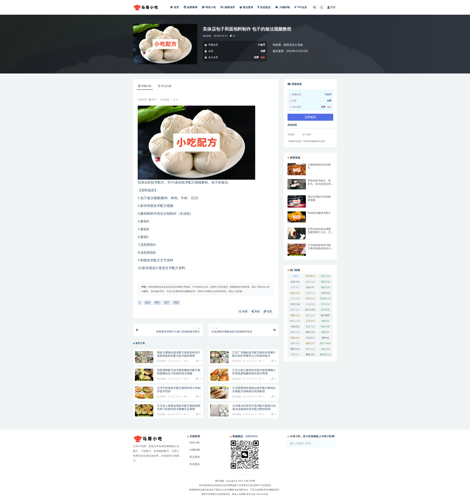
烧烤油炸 (230, 7)
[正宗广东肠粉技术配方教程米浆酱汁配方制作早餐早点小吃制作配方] (219, 357)
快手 (295, 310)
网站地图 (219, 481)
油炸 (325, 321)
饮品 (325, 349)
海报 (257, 311)
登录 (332, 7)
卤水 (310, 287)
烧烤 (310, 326)
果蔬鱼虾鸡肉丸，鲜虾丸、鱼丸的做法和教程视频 (319, 184)
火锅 (295, 326)
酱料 (295, 349)
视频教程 (310, 338)
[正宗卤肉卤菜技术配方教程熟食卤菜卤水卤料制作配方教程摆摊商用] (297, 250)
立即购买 (310, 117)
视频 (295, 338)
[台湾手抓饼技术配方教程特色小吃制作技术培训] (144, 392)
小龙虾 (310, 304)
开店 (325, 304)
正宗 (310, 321)
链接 (269, 311)
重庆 (310, 349)
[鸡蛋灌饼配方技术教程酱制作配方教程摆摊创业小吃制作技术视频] (144, 375)
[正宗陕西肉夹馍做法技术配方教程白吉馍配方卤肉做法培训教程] (219, 392)
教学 (310, 315)
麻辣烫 (325, 354)
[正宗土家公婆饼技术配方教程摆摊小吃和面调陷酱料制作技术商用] (219, 375)
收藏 (244, 311)
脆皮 (325, 332)
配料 (310, 343)
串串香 (310, 276)
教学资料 (325, 316)
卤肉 (325, 287)
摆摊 (295, 315)
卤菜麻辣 (192, 7)
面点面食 (248, 7)
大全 (295, 298)
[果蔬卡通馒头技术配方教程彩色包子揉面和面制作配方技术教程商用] (144, 357)
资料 (295, 343)
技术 (310, 310)
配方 (325, 343)
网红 (310, 332)
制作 (157, 302)
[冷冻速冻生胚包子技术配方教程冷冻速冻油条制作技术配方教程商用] (219, 410)
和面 (176, 302)
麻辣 (310, 354)
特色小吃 (210, 7)
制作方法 (325, 282)
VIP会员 (302, 7)
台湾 (325, 293)
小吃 (295, 304)
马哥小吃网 (249, 481)
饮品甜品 (265, 7)
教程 (295, 321)
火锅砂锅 (284, 7)
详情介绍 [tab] (146, 86)
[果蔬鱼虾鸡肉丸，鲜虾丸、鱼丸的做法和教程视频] (297, 184)
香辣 (295, 354)
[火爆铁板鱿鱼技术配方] (297, 170)
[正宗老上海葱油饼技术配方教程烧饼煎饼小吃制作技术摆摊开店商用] (144, 410)
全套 (295, 282)
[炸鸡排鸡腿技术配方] (297, 217)
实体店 (325, 298)
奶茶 (310, 298)
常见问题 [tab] (166, 86)
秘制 (295, 332)
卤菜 (295, 293)
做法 (147, 302)
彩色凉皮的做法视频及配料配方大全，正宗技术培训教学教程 (319, 232)
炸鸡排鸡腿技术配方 (319, 213)
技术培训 (325, 310)
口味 (310, 293)
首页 (176, 7)
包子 (166, 302)
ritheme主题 (262, 494)
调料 (325, 338)
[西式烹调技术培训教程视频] (297, 201)
